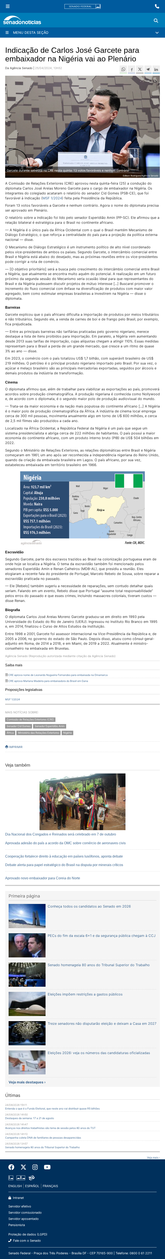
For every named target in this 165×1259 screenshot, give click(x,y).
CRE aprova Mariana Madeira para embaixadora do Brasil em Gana (48, 681)
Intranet (18, 1198)
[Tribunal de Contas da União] (32, 1177)
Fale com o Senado (26, 1240)
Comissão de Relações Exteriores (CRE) (30, 719)
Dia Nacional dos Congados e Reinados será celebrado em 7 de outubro (60, 834)
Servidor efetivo (19, 1206)
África (10, 733)
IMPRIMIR (15, 747)
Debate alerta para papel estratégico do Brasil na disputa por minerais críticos (64, 865)
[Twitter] (23, 1167)
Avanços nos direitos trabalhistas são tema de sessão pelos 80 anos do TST (50, 1128)
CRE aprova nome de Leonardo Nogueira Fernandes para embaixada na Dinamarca (58, 675)
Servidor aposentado (23, 1218)
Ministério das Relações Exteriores (38, 733)
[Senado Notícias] (22, 21)
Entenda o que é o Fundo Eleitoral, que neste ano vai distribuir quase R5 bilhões (52, 1108)
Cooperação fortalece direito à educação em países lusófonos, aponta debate (64, 856)
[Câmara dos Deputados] (10, 1177)
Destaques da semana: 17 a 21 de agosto (29, 1118)
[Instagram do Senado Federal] (35, 1167)
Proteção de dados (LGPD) (27, 1234)
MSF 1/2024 (52, 198)
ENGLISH (15, 1186)
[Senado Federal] (82, 6)
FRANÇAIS (50, 1186)
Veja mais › (153, 1157)
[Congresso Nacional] (20, 1177)
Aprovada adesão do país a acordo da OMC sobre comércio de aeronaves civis (65, 843)
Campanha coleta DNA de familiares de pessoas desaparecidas (43, 1137)
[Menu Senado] (7, 6)
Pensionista (16, 1225)
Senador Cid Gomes (19, 726)
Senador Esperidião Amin (50, 726)
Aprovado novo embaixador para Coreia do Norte (42, 878)
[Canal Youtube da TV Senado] (46, 1167)
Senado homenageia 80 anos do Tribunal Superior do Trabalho (42, 1147)
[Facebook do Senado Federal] (12, 1167)
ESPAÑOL (32, 1186)
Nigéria (67, 733)
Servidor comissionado (25, 1212)
